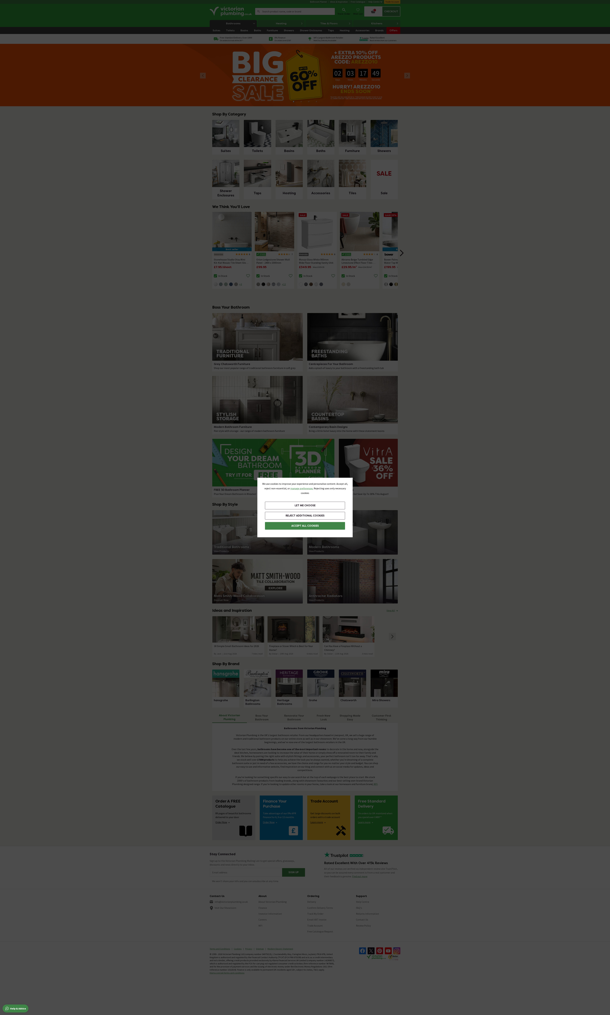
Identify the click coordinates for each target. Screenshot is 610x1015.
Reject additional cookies (305, 515)
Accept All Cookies (305, 525)
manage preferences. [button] (301, 488)
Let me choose (305, 505)
